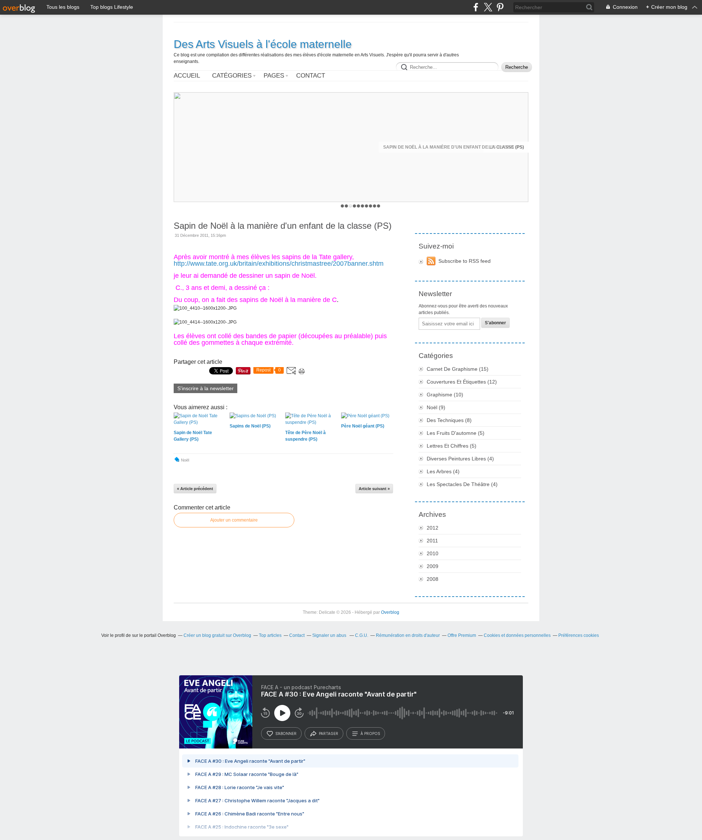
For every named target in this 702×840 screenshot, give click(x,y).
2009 (432, 566)
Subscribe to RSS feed (464, 261)
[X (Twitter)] (487, 7)
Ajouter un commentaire (234, 520)
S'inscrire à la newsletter (205, 388)
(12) (462, 382)
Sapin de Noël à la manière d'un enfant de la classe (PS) (453, 147)
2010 (432, 553)
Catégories (232, 75)
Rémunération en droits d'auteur (408, 635)
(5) (455, 433)
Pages (274, 75)
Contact (310, 75)
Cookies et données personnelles (517, 635)
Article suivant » (374, 488)
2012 (432, 528)
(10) (445, 394)
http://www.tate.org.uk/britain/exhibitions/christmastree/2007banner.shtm (279, 263)
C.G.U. (361, 635)
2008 (432, 579)
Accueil (187, 75)
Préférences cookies (578, 635)
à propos (370, 733)
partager (328, 733)
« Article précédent (195, 488)
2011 (432, 541)
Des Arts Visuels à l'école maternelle (263, 44)
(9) (436, 407)
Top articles (270, 635)
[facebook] (475, 7)
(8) (449, 420)
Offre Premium (462, 635)
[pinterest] (500, 7)
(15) (457, 369)
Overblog (390, 612)
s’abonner (286, 733)
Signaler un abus (329, 635)
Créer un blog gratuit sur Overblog (217, 635)
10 (378, 206)
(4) (460, 459)
